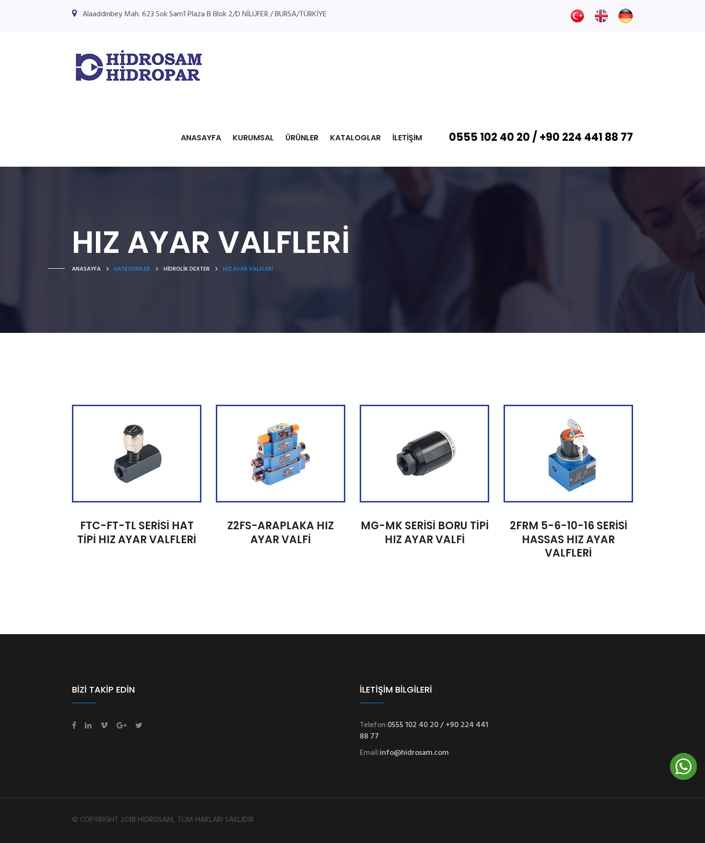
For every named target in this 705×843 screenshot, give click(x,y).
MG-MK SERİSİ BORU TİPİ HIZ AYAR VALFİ (425, 532)
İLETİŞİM (407, 137)
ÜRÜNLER (301, 137)
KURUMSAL (253, 137)
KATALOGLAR (355, 137)
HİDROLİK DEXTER (187, 269)
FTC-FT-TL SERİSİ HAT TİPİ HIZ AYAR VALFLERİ (136, 532)
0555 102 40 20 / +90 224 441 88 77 (541, 137)
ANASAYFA (201, 137)
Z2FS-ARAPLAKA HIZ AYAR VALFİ (280, 532)
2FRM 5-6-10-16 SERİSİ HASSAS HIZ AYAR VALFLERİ (568, 539)
